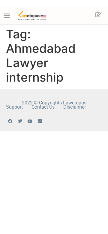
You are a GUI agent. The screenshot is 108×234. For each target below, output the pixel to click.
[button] (7, 15)
